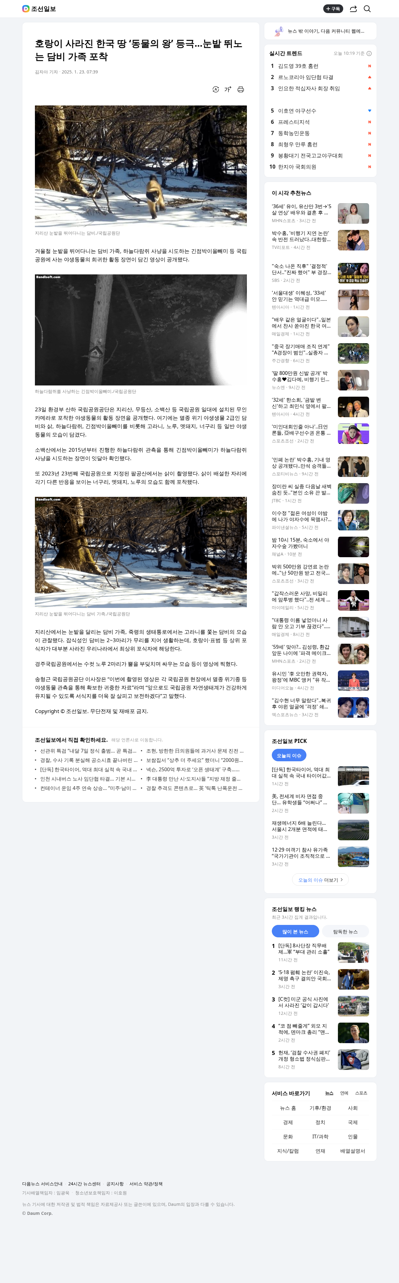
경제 (288, 1122)
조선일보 (43, 9)
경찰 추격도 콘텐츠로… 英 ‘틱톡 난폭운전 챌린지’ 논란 (195, 788)
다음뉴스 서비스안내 (42, 1184)
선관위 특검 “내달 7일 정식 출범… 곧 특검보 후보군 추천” (89, 750)
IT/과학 (320, 1136)
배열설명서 (352, 1150)
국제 (353, 1122)
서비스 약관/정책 (146, 1184)
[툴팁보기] (369, 54)
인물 (353, 1136)
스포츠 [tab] (361, 1093)
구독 (335, 9)
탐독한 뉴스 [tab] (345, 931)
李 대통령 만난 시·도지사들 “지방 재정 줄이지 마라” (195, 778)
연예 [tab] (344, 1093)
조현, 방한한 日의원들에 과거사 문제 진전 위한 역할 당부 (195, 750)
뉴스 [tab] (329, 1093)
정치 (320, 1122)
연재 (320, 1150)
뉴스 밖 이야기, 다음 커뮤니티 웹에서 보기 (332, 31)
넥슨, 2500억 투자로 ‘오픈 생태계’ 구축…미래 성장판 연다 (195, 769)
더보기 (318, 880)
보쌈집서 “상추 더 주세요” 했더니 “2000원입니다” (195, 760)
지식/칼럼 (288, 1150)
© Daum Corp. (37, 1213)
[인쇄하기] (240, 89)
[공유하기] (353, 8)
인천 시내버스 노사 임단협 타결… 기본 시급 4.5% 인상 (89, 778)
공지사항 (115, 1184)
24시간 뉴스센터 (84, 1184)
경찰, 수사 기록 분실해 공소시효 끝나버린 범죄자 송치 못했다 (89, 760)
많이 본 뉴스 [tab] (295, 931)
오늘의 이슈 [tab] (289, 755)
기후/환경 (320, 1107)
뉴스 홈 (288, 1107)
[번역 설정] (215, 89)
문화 (288, 1136)
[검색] (369, 8)
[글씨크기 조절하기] (228, 89)
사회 (353, 1107)
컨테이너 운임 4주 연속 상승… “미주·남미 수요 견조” (89, 788)
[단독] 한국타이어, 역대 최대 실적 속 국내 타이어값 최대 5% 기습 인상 (89, 769)
